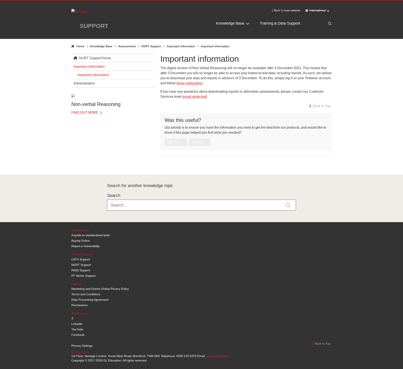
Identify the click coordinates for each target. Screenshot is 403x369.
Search (113, 195)
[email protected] (217, 356)
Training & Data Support (280, 23)
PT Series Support (83, 275)
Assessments (127, 46)
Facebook (78, 334)
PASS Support (80, 270)
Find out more (85, 112)
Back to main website (287, 10)
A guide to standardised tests (90, 235)
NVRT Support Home (94, 58)
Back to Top (321, 106)
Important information (181, 46)
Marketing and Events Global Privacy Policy (100, 288)
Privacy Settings (82, 345)
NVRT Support (151, 46)
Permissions (79, 305)
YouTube (77, 329)
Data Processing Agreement (90, 299)
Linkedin (76, 324)
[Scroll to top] (70, 165)
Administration (84, 83)
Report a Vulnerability (85, 246)
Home (80, 46)
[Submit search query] (288, 205)
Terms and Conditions (85, 294)
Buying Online (80, 240)
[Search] (321, 23)
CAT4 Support (80, 259)
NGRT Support (81, 264)
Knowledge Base (230, 23)
